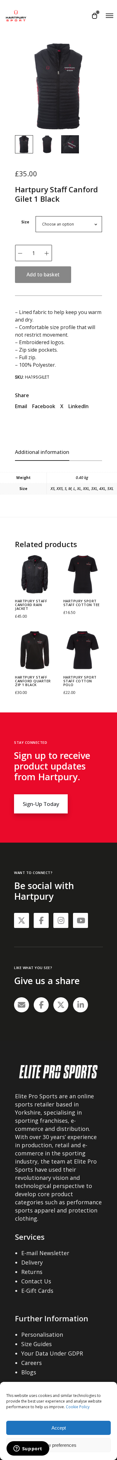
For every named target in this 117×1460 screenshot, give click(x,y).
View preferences (58, 1445)
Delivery (32, 1262)
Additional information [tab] (42, 452)
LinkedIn (78, 406)
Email (21, 406)
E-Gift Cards (37, 1290)
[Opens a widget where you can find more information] (27, 1449)
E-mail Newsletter (45, 1253)
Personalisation (42, 1334)
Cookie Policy (78, 1406)
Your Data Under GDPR (52, 1353)
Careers (31, 1363)
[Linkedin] (80, 1004)
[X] (60, 1004)
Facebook (43, 406)
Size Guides (36, 1344)
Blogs (28, 1372)
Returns (31, 1272)
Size (25, 222)
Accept (58, 1428)
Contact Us (36, 1281)
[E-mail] (21, 1004)
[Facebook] (41, 1004)
